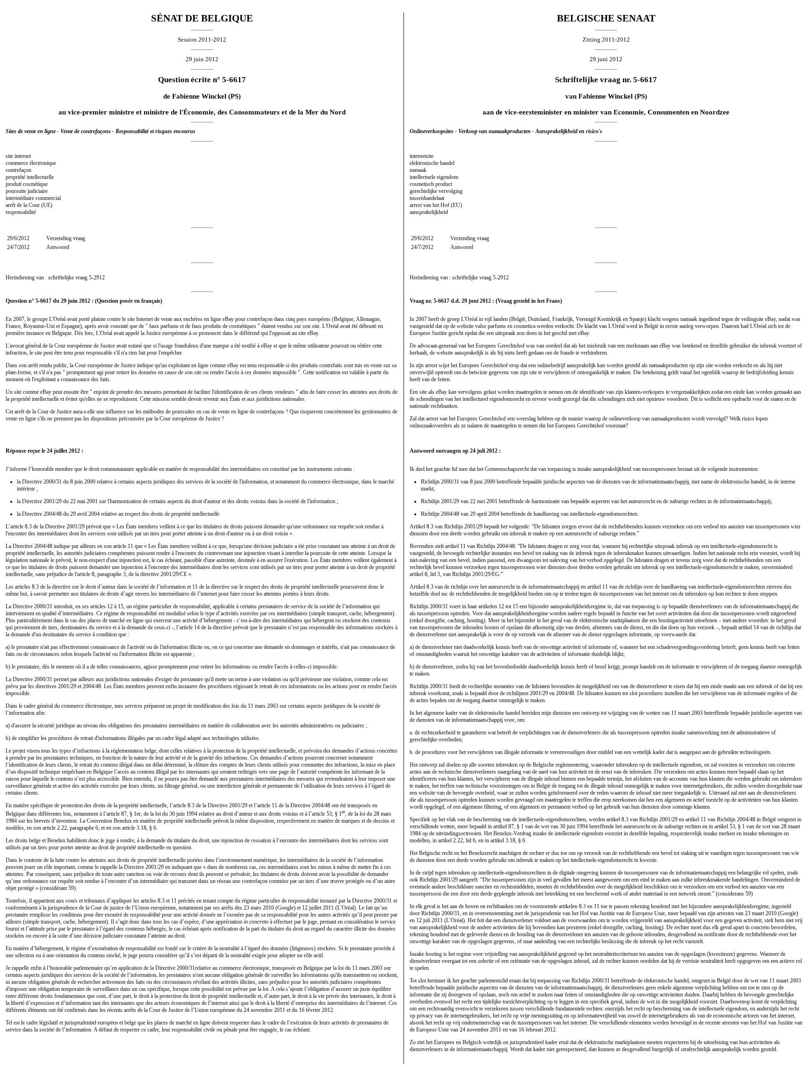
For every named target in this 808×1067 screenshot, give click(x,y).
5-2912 (97, 277)
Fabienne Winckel (199, 96)
